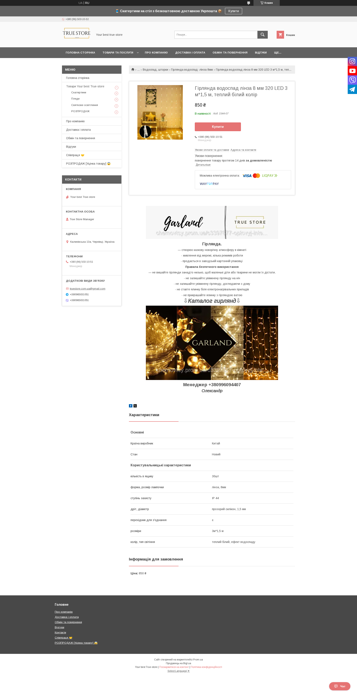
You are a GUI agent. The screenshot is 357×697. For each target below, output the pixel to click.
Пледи (75, 98)
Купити (233, 11)
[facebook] (130, 406)
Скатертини (78, 92)
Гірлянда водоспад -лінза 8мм (192, 69)
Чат (342, 686)
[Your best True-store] (76, 42)
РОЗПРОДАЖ (80, 111)
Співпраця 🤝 (75, 155)
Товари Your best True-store (85, 86)
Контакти (60, 632)
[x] (135, 406)
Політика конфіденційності (206, 667)
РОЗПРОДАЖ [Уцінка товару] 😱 (88, 163)
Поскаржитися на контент (174, 667)
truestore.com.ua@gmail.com (87, 288)
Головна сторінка (80, 52)
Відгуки (261, 52)
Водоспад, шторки (155, 69)
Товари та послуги (117, 52)
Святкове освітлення (84, 105)
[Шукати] (262, 35)
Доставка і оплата (190, 52)
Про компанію (156, 52)
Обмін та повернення (230, 52)
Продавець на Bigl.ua (178, 663)
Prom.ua (198, 659)
